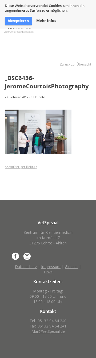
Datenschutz (26, 266)
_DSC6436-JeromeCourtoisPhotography (47, 82)
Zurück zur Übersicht (75, 64)
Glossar (71, 266)
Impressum (51, 266)
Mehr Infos (46, 21)
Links (48, 271)
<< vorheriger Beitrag (21, 167)
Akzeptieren (18, 20)
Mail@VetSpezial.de (48, 331)
